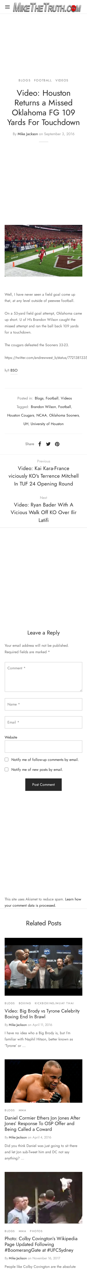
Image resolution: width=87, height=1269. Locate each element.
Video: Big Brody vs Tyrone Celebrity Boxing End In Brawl (42, 1013)
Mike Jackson (28, 134)
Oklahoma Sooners (64, 415)
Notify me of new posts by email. (37, 769)
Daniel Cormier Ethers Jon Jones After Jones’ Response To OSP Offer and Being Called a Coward (42, 1123)
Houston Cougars (20, 415)
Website (11, 737)
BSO (14, 370)
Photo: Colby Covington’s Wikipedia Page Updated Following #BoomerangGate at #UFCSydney (41, 1244)
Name (13, 704)
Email (13, 722)
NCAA (41, 415)
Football (43, 80)
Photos (36, 1231)
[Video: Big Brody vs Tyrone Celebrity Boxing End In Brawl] (43, 967)
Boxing (25, 1003)
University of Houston (47, 423)
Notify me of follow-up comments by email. (45, 759)
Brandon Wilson (43, 406)
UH (25, 423)
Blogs (24, 80)
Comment (16, 668)
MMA (22, 1110)
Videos (61, 80)
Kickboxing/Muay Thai (54, 1003)
